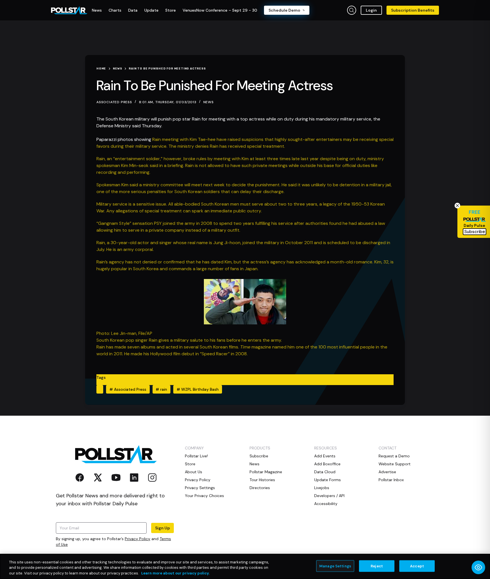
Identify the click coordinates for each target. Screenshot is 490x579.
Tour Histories (262, 479)
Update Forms (327, 479)
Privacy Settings (200, 487)
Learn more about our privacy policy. (175, 573)
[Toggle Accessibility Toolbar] (478, 567)
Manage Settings (335, 565)
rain (161, 389)
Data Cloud (324, 471)
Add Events (324, 455)
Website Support (395, 463)
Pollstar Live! (196, 455)
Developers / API (329, 495)
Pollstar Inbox (391, 479)
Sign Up (162, 528)
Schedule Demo (284, 10)
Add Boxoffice (327, 463)
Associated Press (127, 389)
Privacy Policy (137, 538)
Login (371, 10)
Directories (260, 487)
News (208, 102)
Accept (417, 565)
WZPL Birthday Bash (198, 389)
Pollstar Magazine (266, 471)
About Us (193, 471)
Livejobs (321, 487)
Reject (377, 565)
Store (190, 463)
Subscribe (259, 455)
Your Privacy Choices (204, 495)
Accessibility (325, 503)
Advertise (387, 471)
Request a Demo (394, 455)
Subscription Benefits (412, 10)
